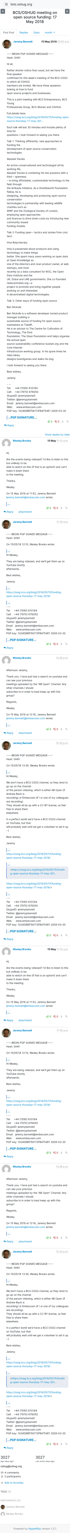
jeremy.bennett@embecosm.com (25, 497)
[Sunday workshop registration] (67, 11)
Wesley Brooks (22, 440)
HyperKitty (34, 1528)
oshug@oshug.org (11, 1466)
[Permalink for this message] (68, 421)
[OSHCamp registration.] (3, 11)
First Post (8, 32)
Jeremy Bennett (22, 41)
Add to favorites (13, 1482)
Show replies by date (57, 434)
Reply (10, 425)
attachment (25, 511)
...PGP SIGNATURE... (22, 417)
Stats (36, 32)
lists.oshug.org (21, 4)
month (49, 32)
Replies (24, 32)
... (8, 504)
